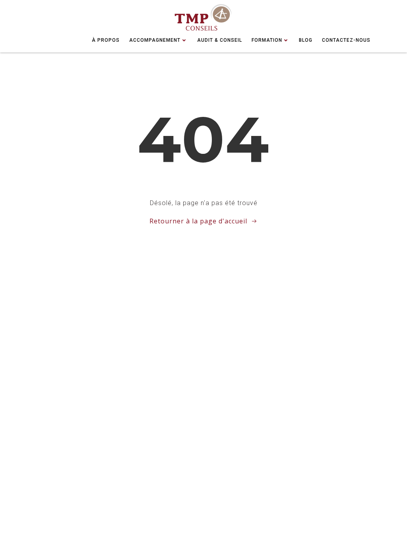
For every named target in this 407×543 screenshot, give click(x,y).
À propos (106, 40)
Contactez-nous (346, 40)
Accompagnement (154, 40)
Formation (267, 40)
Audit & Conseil (219, 40)
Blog (305, 40)
